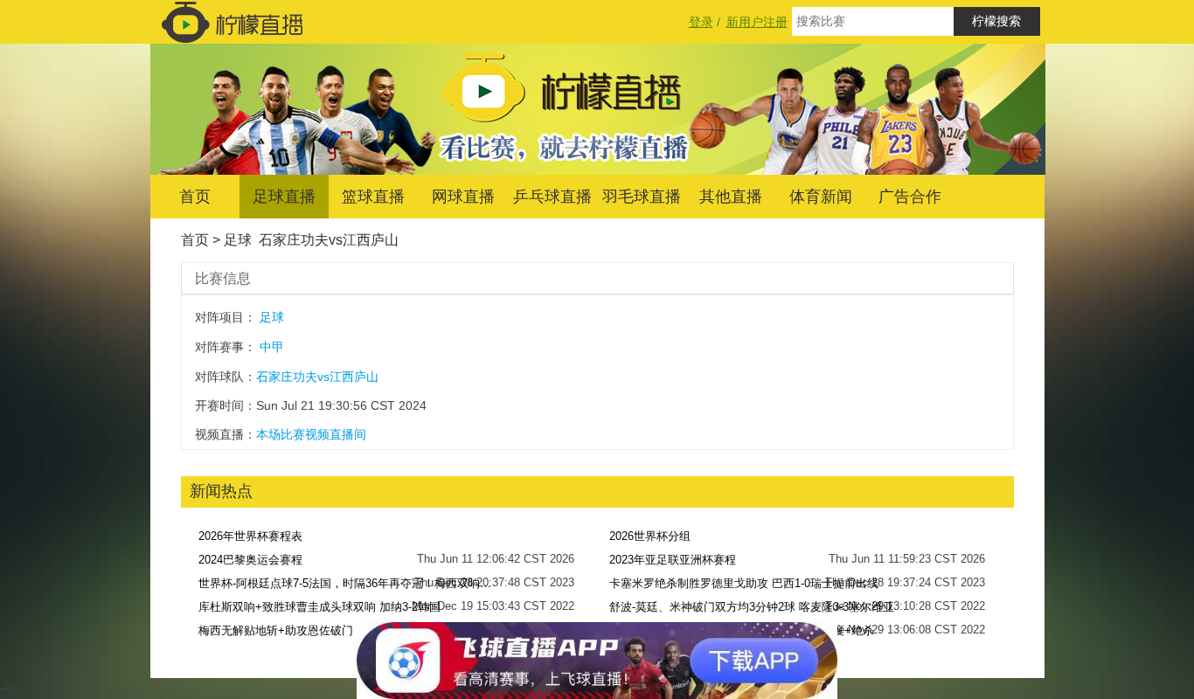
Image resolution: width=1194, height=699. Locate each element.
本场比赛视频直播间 (311, 434)
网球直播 (463, 196)
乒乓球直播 (552, 196)
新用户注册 (757, 22)
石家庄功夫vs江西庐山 (329, 239)
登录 (701, 22)
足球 (238, 239)
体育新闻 (820, 196)
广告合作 (909, 196)
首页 (195, 196)
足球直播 (284, 196)
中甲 (272, 347)
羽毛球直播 (641, 196)
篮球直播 (373, 196)
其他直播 (730, 196)
